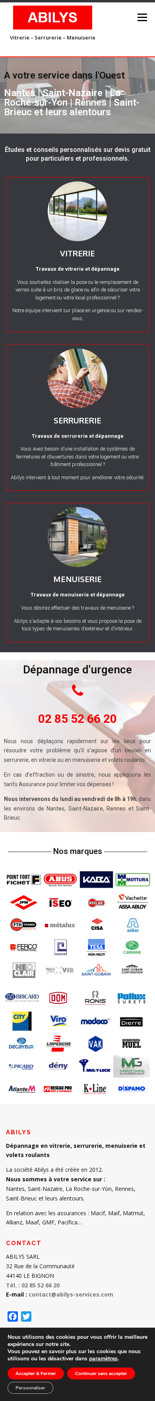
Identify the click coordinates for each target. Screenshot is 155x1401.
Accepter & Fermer (35, 1373)
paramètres (103, 1358)
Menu (141, 17)
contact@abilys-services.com (71, 1294)
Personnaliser (30, 1388)
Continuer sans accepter (101, 1373)
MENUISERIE (77, 579)
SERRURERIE (77, 420)
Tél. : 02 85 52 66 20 (33, 1285)
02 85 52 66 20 (77, 719)
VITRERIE (77, 253)
